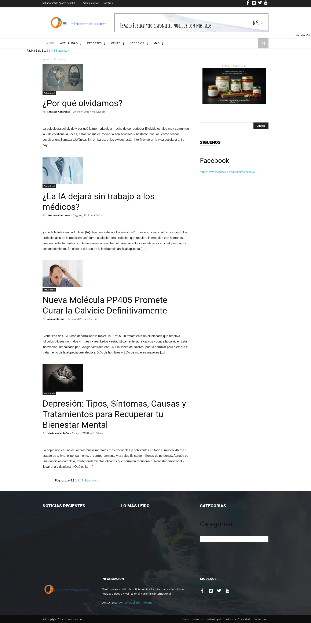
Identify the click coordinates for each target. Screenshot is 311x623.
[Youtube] (265, 3)
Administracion (91, 2)
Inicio (49, 43)
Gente (115, 43)
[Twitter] (260, 3)
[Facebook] (248, 3)
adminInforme (55, 318)
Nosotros (108, 2)
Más (157, 43)
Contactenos (261, 619)
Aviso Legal (214, 619)
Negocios (137, 43)
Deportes (94, 43)
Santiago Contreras (58, 111)
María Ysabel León (58, 433)
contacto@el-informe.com (135, 602)
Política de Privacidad (237, 619)
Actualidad (69, 43)
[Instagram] (254, 3)
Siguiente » (63, 50)
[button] (263, 47)
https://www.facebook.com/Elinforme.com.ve (227, 171)
